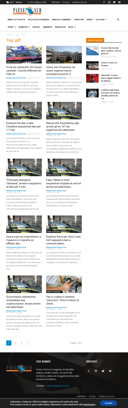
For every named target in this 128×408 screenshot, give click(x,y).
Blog (71, 27)
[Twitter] (114, 2)
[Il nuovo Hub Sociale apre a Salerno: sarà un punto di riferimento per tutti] (92, 51)
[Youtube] (119, 2)
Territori (79, 19)
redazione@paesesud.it (57, 385)
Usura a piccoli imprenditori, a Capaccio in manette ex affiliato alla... (23, 240)
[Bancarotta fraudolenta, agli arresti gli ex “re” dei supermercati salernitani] (64, 110)
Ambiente (47, 27)
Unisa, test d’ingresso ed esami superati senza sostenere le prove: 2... (60, 71)
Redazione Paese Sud (16, 78)
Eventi (90, 19)
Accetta (108, 403)
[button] (118, 19)
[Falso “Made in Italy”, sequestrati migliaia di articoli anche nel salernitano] (64, 167)
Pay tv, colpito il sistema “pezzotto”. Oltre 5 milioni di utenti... (62, 300)
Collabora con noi (79, 2)
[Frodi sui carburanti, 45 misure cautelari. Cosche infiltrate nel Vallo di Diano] (24, 54)
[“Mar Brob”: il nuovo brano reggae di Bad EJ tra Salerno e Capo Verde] (92, 78)
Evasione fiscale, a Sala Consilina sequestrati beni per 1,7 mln (23, 126)
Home (9, 34)
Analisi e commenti (61, 19)
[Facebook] (104, 2)
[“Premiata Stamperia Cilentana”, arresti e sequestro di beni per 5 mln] (24, 167)
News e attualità (16, 19)
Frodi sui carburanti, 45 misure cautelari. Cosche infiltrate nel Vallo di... (24, 71)
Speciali (36, 27)
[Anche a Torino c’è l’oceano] (92, 65)
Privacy (66, 2)
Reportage (60, 27)
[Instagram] (109, 2)
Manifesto (56, 2)
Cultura (100, 19)
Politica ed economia (38, 19)
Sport (11, 27)
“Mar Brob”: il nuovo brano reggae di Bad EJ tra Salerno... (111, 78)
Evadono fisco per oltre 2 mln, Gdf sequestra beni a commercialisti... (63, 240)
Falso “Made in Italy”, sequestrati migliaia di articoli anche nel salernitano (63, 183)
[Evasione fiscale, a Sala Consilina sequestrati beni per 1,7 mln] (24, 110)
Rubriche (23, 27)
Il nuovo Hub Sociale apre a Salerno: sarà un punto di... (111, 51)
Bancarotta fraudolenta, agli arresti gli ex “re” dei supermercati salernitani (62, 126)
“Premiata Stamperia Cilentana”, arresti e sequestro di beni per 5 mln (23, 183)
